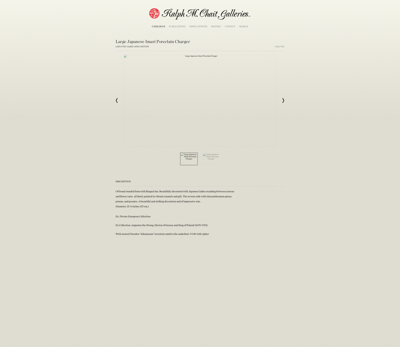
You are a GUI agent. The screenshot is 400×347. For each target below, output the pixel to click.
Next (283, 100)
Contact (230, 27)
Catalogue (158, 27)
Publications (177, 27)
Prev (117, 100)
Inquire (279, 47)
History (216, 27)
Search (243, 27)
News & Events (198, 27)
